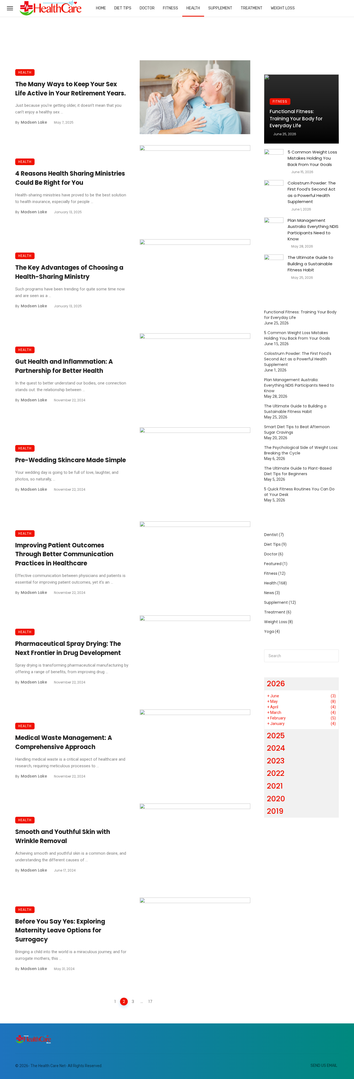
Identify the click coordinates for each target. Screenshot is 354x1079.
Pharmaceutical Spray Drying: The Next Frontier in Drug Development (68, 648)
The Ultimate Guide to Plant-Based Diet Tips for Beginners (298, 471)
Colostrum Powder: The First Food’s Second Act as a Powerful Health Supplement (312, 192)
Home (101, 8)
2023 (276, 760)
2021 (275, 786)
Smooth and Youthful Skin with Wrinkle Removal (62, 836)
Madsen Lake (34, 122)
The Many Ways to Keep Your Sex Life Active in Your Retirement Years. (70, 89)
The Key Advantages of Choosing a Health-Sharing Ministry (69, 272)
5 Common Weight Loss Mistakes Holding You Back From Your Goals (312, 158)
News (269, 593)
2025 (276, 735)
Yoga (269, 631)
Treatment (251, 8)
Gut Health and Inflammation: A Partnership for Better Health (64, 366)
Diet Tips (122, 8)
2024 (276, 748)
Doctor (147, 8)
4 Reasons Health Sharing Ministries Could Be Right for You (70, 178)
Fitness (170, 8)
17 (150, 1001)
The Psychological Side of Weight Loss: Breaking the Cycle (301, 450)
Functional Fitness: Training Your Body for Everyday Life (296, 118)
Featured (273, 563)
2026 (276, 683)
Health (193, 8)
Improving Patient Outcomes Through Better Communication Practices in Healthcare (64, 554)
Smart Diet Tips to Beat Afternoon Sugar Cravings (297, 429)
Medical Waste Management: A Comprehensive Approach (63, 742)
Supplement (220, 8)
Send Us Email (324, 1065)
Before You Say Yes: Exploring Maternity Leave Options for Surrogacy (60, 930)
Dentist (271, 534)
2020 (276, 798)
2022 (275, 773)
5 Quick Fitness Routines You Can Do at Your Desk (299, 491)
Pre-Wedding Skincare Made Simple (70, 460)
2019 (275, 811)
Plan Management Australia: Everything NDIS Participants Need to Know (313, 229)
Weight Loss (283, 8)
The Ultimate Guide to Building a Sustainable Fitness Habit (310, 263)
